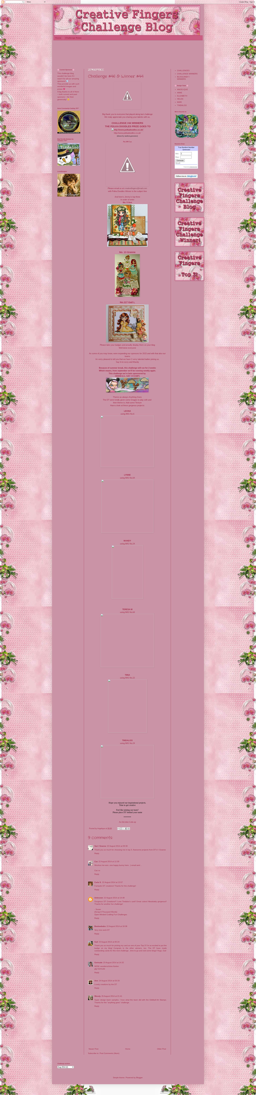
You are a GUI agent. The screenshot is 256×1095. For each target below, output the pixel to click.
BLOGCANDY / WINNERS (183, 78)
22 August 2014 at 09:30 (117, 846)
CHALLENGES (183, 70)
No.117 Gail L (127, 302)
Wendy (97, 996)
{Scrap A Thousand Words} (105, 912)
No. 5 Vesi (127, 202)
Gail (96, 942)
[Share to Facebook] (126, 828)
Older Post (161, 1049)
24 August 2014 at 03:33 (109, 981)
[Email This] (118, 828)
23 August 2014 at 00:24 (109, 942)
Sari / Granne (100, 846)
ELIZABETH (182, 96)
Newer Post (93, 1049)
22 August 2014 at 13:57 (112, 882)
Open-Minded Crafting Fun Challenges (110, 914)
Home (58, 38)
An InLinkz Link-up (127, 822)
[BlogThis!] (121, 828)
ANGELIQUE (182, 89)
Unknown (98, 898)
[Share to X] (123, 828)
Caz (96, 861)
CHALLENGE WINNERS (187, 74)
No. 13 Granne (127, 252)
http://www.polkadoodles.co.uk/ (127, 133)
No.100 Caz (127, 142)
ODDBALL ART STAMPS (127, 376)
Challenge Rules (73, 38)
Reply (96, 853)
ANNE (179, 93)
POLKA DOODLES (120, 126)
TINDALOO (182, 105)
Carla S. (97, 882)
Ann (96, 981)
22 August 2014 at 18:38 (117, 926)
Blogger (139, 1077)
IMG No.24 (130, 544)
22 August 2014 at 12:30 (109, 861)
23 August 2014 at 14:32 (113, 962)
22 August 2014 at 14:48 (114, 898)
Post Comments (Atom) (109, 1053)
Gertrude (98, 962)
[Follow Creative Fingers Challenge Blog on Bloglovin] (186, 177)
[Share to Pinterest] (128, 828)
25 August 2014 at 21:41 (111, 996)
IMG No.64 (130, 478)
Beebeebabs (100, 926)
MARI (179, 102)
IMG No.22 (130, 678)
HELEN (180, 99)
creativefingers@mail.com (135, 188)
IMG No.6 (130, 414)
